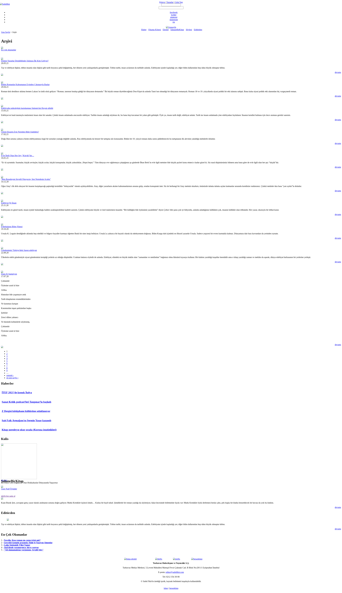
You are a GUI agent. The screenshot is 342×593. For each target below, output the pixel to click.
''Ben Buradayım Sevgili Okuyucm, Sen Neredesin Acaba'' (26, 179)
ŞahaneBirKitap (177, 29)
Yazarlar (169, 2)
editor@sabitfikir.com (175, 572)
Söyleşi (189, 29)
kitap (166, 588)
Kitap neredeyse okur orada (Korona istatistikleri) (29, 429)
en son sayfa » (12, 378)
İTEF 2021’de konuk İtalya (17, 392)
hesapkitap (173, 588)
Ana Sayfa (5, 32)
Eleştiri (166, 29)
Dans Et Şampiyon (9, 274)
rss (174, 22)
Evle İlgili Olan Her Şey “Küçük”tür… (17, 155)
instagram (174, 19)
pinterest (173, 17)
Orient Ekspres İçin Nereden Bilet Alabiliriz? (20, 132)
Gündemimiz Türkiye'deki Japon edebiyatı (19, 250)
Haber (143, 29)
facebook (174, 12)
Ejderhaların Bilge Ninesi (11, 226)
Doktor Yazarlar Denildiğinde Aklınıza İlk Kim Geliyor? (24, 61)
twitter (173, 15)
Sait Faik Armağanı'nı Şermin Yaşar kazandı (26, 420)
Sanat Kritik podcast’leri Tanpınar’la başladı (26, 401)
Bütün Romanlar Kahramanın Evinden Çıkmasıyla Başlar (25, 84)
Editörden (198, 29)
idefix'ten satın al (8, 496)
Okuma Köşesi (154, 29)
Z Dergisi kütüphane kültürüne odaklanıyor (26, 411)
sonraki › (10, 375)
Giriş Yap (179, 2)
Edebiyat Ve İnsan (8, 203)
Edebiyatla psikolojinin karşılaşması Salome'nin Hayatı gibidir (27, 108)
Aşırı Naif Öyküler (9, 489)
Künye (162, 2)
